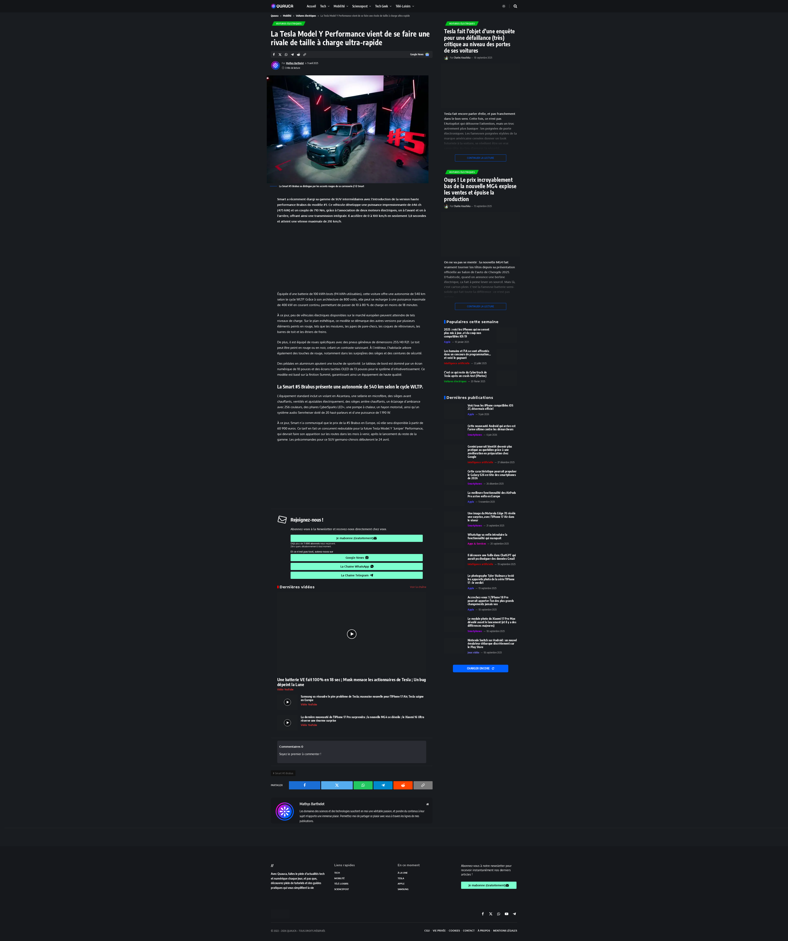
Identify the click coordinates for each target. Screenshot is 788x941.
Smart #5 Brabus (284, 773)
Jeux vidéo (473, 652)
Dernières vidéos (297, 587)
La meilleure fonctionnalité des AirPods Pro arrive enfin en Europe (492, 494)
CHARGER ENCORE (478, 668)
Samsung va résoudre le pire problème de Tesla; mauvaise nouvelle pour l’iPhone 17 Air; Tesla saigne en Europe (362, 698)
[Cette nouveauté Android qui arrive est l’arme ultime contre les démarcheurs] (454, 431)
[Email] (256, 257)
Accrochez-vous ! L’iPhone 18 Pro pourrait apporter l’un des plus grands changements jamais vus (491, 601)
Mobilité (339, 6)
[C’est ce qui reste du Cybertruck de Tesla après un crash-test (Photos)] (507, 378)
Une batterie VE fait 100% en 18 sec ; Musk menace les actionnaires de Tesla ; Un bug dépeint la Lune (351, 682)
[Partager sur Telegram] (292, 55)
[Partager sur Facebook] (273, 55)
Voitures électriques (306, 15)
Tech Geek (381, 6)
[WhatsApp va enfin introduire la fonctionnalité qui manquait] (454, 540)
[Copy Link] (304, 55)
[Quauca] (284, 6)
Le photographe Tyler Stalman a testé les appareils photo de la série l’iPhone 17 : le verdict (491, 579)
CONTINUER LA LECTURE (480, 157)
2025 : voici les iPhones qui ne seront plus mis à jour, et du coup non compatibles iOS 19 (466, 333)
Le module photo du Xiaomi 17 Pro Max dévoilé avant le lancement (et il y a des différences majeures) (492, 622)
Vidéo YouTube (285, 689)
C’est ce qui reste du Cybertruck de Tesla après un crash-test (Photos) (465, 374)
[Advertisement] (351, 257)
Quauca (274, 15)
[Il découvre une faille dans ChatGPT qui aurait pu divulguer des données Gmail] (454, 561)
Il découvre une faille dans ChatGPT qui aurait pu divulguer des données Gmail (492, 557)
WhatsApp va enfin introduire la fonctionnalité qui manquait (487, 536)
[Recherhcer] (513, 6)
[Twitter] (256, 216)
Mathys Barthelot (295, 63)
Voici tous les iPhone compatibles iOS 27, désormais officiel (490, 407)
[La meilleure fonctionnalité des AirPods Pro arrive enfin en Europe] (454, 498)
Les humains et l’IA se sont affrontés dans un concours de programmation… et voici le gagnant (467, 354)
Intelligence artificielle (457, 363)
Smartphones (475, 434)
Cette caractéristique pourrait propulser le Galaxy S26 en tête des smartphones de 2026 (492, 475)
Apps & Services (477, 543)
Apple (447, 341)
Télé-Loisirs (403, 6)
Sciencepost (360, 6)
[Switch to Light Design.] (503, 6)
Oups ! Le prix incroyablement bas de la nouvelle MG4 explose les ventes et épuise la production (480, 189)
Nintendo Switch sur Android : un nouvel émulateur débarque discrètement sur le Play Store (492, 644)
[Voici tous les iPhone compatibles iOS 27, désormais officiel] (454, 411)
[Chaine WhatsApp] (256, 226)
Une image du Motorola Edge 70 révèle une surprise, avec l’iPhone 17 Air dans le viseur (492, 517)
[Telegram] (256, 237)
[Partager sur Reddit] (298, 55)
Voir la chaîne (418, 587)
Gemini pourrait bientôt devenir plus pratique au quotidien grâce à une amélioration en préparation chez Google (490, 451)
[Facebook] (256, 205)
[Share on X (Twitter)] (280, 55)
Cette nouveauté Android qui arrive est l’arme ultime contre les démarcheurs (491, 427)
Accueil (311, 6)
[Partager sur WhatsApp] (286, 55)
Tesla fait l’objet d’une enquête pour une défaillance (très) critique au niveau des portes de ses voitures (479, 41)
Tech (323, 6)
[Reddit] (256, 247)
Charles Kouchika (462, 57)
